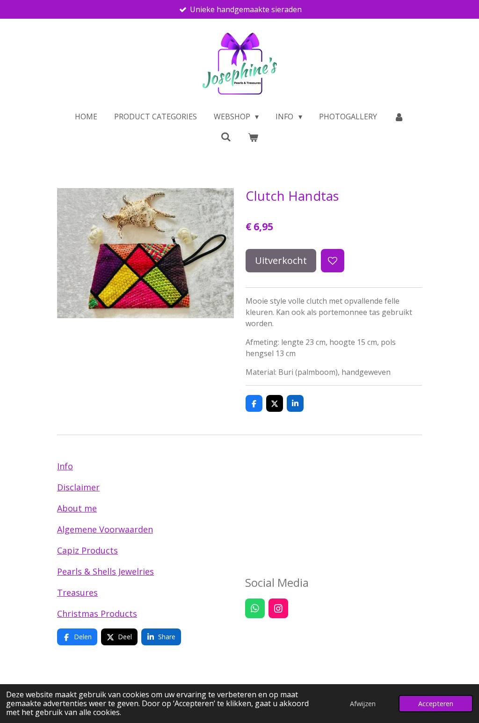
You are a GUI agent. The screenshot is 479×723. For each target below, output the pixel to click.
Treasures (77, 592)
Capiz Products (87, 550)
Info (65, 466)
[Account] (399, 116)
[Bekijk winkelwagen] (253, 137)
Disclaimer (78, 487)
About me (77, 508)
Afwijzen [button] (363, 703)
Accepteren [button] (435, 703)
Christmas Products (97, 613)
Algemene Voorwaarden (105, 529)
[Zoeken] (226, 136)
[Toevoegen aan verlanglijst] (332, 260)
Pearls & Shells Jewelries (105, 571)
